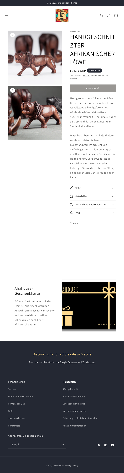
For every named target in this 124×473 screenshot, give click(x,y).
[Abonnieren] (62, 444)
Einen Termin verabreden (21, 396)
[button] (6, 15)
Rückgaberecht (70, 389)
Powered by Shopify (70, 465)
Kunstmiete (14, 425)
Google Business (68, 362)
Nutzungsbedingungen (74, 411)
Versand (86, 75)
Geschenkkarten (16, 418)
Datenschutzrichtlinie (74, 403)
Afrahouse (56, 465)
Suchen (12, 389)
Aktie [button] (76, 222)
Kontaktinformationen (74, 425)
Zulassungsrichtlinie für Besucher (80, 418)
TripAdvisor (89, 362)
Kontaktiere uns (16, 403)
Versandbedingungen (74, 396)
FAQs (10, 411)
